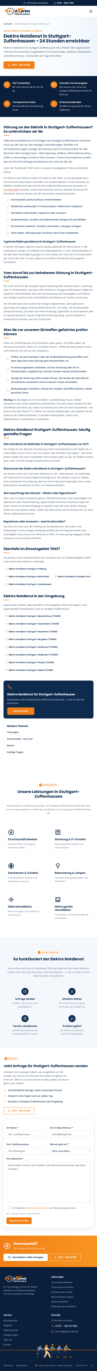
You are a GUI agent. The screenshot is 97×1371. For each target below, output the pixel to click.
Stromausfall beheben (22, 839)
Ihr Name (12, 1127)
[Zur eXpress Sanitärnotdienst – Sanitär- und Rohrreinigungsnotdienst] (54, 1351)
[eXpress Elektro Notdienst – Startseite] (17, 11)
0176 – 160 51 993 (65, 3)
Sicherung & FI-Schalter (70, 839)
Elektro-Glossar (11, 1330)
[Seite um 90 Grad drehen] (91, 1365)
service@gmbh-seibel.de (66, 1331)
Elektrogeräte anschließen (64, 908)
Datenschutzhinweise (37, 1207)
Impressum (8, 1365)
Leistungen (13, 732)
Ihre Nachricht (15, 1158)
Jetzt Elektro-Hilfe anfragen (27, 1257)
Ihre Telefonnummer (17, 1144)
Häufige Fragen (15, 752)
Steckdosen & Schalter (23, 873)
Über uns (8, 1339)
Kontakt (7, 1344)
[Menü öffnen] (90, 11)
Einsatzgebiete (10, 1320)
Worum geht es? (60, 1144)
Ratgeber (8, 1325)
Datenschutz (21, 1365)
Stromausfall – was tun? (20, 738)
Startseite (8, 24)
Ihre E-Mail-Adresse (61, 1127)
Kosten (10, 745)
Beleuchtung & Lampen (70, 873)
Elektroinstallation (20, 906)
